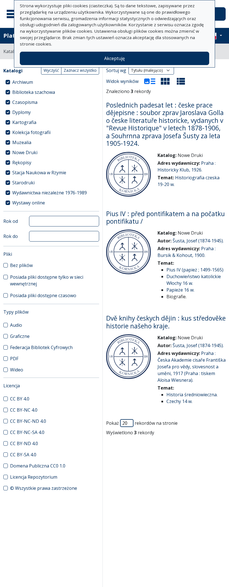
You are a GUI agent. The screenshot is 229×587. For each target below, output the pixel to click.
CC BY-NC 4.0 (23, 410)
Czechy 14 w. (179, 401)
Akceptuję (114, 58)
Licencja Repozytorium (33, 477)
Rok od (10, 221)
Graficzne (20, 336)
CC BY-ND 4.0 (24, 443)
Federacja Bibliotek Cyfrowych (41, 347)
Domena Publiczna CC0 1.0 (37, 466)
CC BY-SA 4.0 (23, 455)
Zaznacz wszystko (80, 70)
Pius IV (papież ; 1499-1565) (194, 270)
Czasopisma (24, 102)
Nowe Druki (24, 152)
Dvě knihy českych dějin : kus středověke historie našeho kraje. (166, 322)
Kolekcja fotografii (31, 132)
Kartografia (24, 122)
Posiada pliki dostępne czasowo (43, 295)
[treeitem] (51, 82)
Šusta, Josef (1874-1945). (198, 241)
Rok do (10, 236)
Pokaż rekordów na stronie (142, 423)
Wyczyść (51, 70)
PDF (14, 358)
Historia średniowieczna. (192, 395)
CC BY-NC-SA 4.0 (27, 432)
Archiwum (22, 82)
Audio (16, 325)
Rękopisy (21, 162)
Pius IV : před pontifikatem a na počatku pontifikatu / (165, 217)
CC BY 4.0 (19, 399)
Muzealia (21, 142)
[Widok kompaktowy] (165, 81)
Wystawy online (28, 203)
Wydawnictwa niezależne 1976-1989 (49, 193)
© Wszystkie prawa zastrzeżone (43, 488)
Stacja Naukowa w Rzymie (39, 173)
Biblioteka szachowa (33, 92)
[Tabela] (181, 81)
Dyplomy (21, 112)
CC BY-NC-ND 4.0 (28, 421)
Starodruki (23, 183)
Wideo (16, 370)
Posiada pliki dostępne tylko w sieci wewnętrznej (46, 280)
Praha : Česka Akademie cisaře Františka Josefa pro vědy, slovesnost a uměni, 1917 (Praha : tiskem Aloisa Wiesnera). (192, 366)
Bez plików (21, 265)
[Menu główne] (13, 14)
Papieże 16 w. (180, 290)
